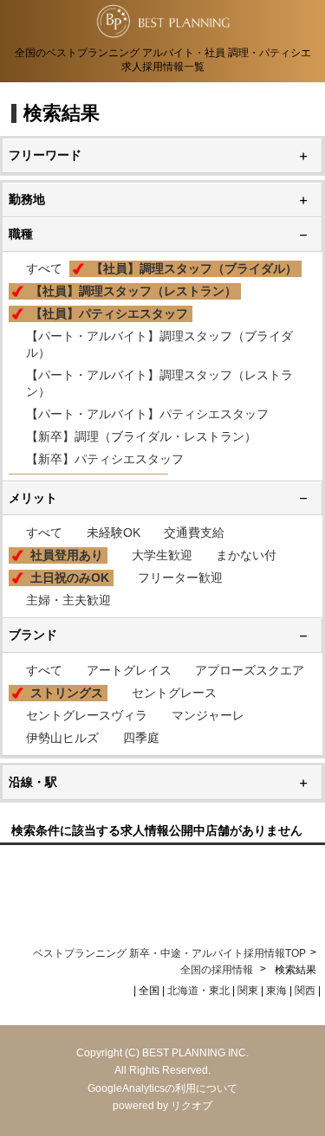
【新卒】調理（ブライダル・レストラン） (141, 436)
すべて (44, 268)
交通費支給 (194, 532)
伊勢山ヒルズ (62, 738)
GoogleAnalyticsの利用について (162, 1088)
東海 (276, 990)
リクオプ (191, 1106)
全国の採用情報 (218, 970)
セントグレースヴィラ (86, 715)
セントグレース (174, 693)
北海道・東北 (198, 990)
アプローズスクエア (249, 670)
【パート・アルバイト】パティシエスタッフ (147, 414)
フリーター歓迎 (180, 577)
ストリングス (66, 693)
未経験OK (113, 532)
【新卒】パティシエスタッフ (105, 459)
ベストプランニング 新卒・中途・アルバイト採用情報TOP (169, 953)
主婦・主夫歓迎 (68, 600)
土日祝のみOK (69, 577)
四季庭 (141, 738)
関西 (305, 990)
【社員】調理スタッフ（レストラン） (133, 291)
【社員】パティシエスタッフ (109, 313)
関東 (247, 990)
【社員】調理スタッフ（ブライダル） (194, 268)
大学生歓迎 (162, 555)
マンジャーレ (208, 715)
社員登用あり (66, 555)
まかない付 (246, 555)
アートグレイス (129, 670)
